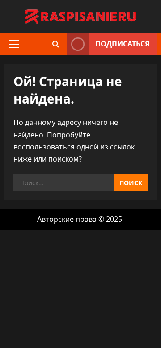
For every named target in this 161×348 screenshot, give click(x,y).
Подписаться (122, 44)
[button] (14, 44)
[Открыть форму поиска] (55, 44)
